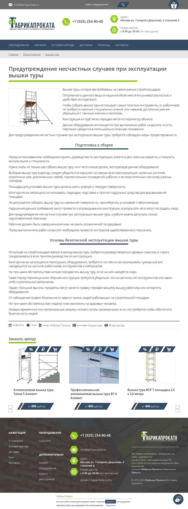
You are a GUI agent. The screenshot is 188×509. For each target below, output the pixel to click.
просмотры (118, 325)
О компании (16, 441)
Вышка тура (95, 325)
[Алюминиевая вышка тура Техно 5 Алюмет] (37, 386)
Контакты (121, 45)
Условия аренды (63, 45)
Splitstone (45, 441)
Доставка (86, 45)
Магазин (40, 45)
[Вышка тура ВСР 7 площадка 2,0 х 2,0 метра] (151, 386)
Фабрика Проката (60, 325)
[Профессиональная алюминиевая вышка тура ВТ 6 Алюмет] (94, 386)
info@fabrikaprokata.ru (26, 4)
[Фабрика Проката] (32, 24)
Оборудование (19, 45)
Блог (11, 457)
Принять (110, 501)
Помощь (104, 45)
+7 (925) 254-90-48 (87, 21)
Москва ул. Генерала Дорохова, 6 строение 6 (149, 20)
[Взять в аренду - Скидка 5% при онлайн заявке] (55, 349)
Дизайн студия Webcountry (96, 480)
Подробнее (111, 505)
